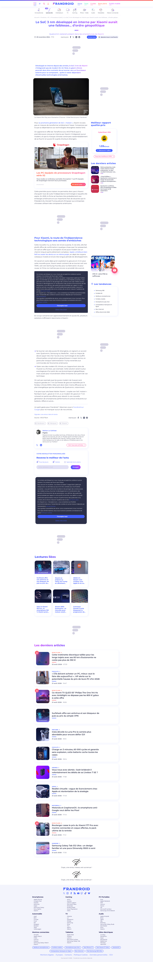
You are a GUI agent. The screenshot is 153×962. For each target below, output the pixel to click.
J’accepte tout (62, 305)
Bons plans (102, 4)
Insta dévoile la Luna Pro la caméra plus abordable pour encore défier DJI (71, 733)
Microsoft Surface (105, 909)
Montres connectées (40, 932)
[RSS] (74, 893)
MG (35, 922)
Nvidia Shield (71, 907)
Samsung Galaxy (39, 907)
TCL (68, 926)
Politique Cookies (81, 955)
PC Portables (104, 897)
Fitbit (35, 938)
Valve (68, 910)
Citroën (36, 919)
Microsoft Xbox (71, 904)
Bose (101, 918)
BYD (35, 918)
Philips (69, 921)
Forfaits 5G (99, 293)
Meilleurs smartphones (103, 296)
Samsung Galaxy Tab (73, 941)
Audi (35, 916)
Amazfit (36, 935)
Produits (43, 17)
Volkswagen (37, 929)
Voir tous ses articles (75, 445)
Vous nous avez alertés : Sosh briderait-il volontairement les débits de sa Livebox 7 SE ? (75, 771)
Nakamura (103, 941)
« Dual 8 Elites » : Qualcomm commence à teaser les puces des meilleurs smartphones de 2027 (108, 180)
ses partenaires (41, 296)
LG (68, 918)
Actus (80, 4)
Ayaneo (69, 901)
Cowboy (102, 935)
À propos (59, 955)
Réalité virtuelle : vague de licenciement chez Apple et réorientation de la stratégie (74, 790)
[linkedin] (41, 445)
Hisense (69, 916)
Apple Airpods (104, 916)
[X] (64, 893)
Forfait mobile (114, 4)
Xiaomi (64, 423)
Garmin (36, 939)
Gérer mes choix (61, 309)
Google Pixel (38, 901)
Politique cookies (41, 302)
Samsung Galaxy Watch (41, 942)
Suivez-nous (92, 37)
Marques (53, 423)
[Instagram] (67, 893)
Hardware (41, 423)
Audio (101, 914)
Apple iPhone (38, 899)
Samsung (70, 922)
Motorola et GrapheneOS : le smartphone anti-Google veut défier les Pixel (75, 809)
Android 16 (116, 947)
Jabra (102, 919)
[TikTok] (85, 893)
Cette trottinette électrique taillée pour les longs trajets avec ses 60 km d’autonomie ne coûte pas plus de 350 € (74, 657)
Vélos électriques (106, 932)
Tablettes (69, 932)
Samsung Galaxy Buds (107, 924)
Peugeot (36, 924)
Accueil (36, 17)
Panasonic (70, 919)
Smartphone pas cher (103, 302)
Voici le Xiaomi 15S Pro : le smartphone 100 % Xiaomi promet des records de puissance (43, 609)
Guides (93, 4)
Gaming (69, 897)
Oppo (35, 906)
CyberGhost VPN (104, 132)
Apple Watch (38, 936)
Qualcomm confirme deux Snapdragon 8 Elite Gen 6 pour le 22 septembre (108, 188)
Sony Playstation (72, 909)
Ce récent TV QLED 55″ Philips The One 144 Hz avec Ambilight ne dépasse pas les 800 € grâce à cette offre (75, 695)
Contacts (68, 955)
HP (101, 907)
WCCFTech (44, 418)
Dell (101, 902)
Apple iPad (70, 935)
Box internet (100, 309)
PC (48, 17)
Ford (35, 921)
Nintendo (70, 906)
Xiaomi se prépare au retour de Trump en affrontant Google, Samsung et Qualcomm (61, 580)
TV (67, 914)
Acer (101, 899)
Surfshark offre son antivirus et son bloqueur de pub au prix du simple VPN (43, 580)
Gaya (101, 938)
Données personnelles (98, 955)
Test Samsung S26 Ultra (94, 951)
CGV (111, 955)
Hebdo (57, 462)
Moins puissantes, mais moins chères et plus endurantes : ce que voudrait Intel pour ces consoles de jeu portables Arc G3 (107, 171)
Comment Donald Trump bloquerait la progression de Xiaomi (78, 609)
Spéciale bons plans (73, 462)
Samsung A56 (100, 290)
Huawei (36, 902)
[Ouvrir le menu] (34, 3)
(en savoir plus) (45, 291)
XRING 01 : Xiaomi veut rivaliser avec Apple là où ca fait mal (78, 580)
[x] (37, 445)
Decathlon (103, 936)
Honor (102, 906)
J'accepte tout (62, 516)
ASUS (68, 899)
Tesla (35, 927)
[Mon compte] (48, 4)
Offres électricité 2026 (103, 312)
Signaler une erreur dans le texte (46, 414)
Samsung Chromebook (107, 910)
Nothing (102, 922)
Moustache (103, 939)
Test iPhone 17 (88, 947)
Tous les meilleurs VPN (103, 156)
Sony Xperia (37, 909)
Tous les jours (43, 462)
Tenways (103, 942)
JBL (101, 921)
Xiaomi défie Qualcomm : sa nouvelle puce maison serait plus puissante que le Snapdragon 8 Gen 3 (60, 609)
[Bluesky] (89, 893)
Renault (36, 926)
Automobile (37, 914)
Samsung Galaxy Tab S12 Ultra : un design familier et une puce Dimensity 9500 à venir (73, 846)
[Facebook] (71, 893)
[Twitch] (81, 893)
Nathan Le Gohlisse (49, 430)
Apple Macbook (105, 901)
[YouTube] (78, 893)
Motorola (36, 904)
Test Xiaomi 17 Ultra (102, 947)
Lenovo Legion (71, 902)
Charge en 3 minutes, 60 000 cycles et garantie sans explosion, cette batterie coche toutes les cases (75, 752)
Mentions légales (47, 955)
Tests (86, 4)
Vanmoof (103, 944)
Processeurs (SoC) (57, 17)
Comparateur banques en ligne (61, 951)
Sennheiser (103, 926)
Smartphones (37, 897)
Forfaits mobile (100, 299)
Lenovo (102, 904)
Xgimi (69, 927)
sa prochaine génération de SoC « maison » (56, 123)
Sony (68, 924)
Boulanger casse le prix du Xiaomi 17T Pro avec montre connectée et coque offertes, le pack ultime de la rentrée (75, 828)
